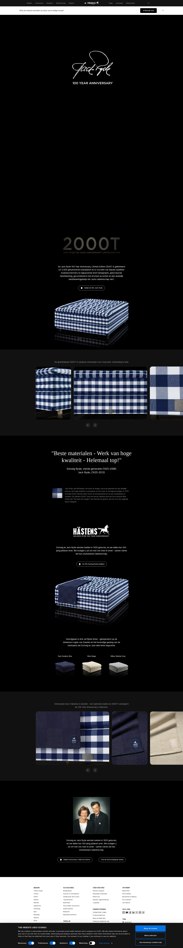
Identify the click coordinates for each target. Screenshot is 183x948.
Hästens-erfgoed (98, 891)
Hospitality (119, 3)
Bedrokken (66, 902)
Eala (35, 911)
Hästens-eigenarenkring (101, 899)
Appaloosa (37, 906)
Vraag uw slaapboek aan (101, 921)
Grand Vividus (38, 891)
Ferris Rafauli (126, 894)
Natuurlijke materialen (100, 894)
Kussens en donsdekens (71, 894)
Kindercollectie (68, 908)
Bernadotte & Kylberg (129, 897)
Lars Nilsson (126, 902)
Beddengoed (67, 891)
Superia (36, 917)
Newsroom (96, 897)
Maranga (37, 914)
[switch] (53, 943)
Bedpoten (66, 911)
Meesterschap (61, 3)
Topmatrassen (68, 899)
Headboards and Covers (71, 897)
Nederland (128, 922)
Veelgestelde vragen (99, 912)
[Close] (163, 10)
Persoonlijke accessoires (71, 906)
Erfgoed (71, 3)
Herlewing (37, 908)
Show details (104, 943)
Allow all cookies (150, 928)
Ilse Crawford (126, 899)
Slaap (111, 3)
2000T (36, 897)
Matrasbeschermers (70, 914)
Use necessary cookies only (150, 942)
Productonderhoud (99, 915)
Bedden (29, 3)
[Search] (148, 3)
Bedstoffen (126, 891)
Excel (35, 920)
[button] (148, 10)
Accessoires (39, 3)
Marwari (36, 902)
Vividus (36, 894)
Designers (49, 3)
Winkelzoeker (130, 3)
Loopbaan (96, 902)
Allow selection (150, 935)
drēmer (36, 899)
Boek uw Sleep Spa (99, 918)
